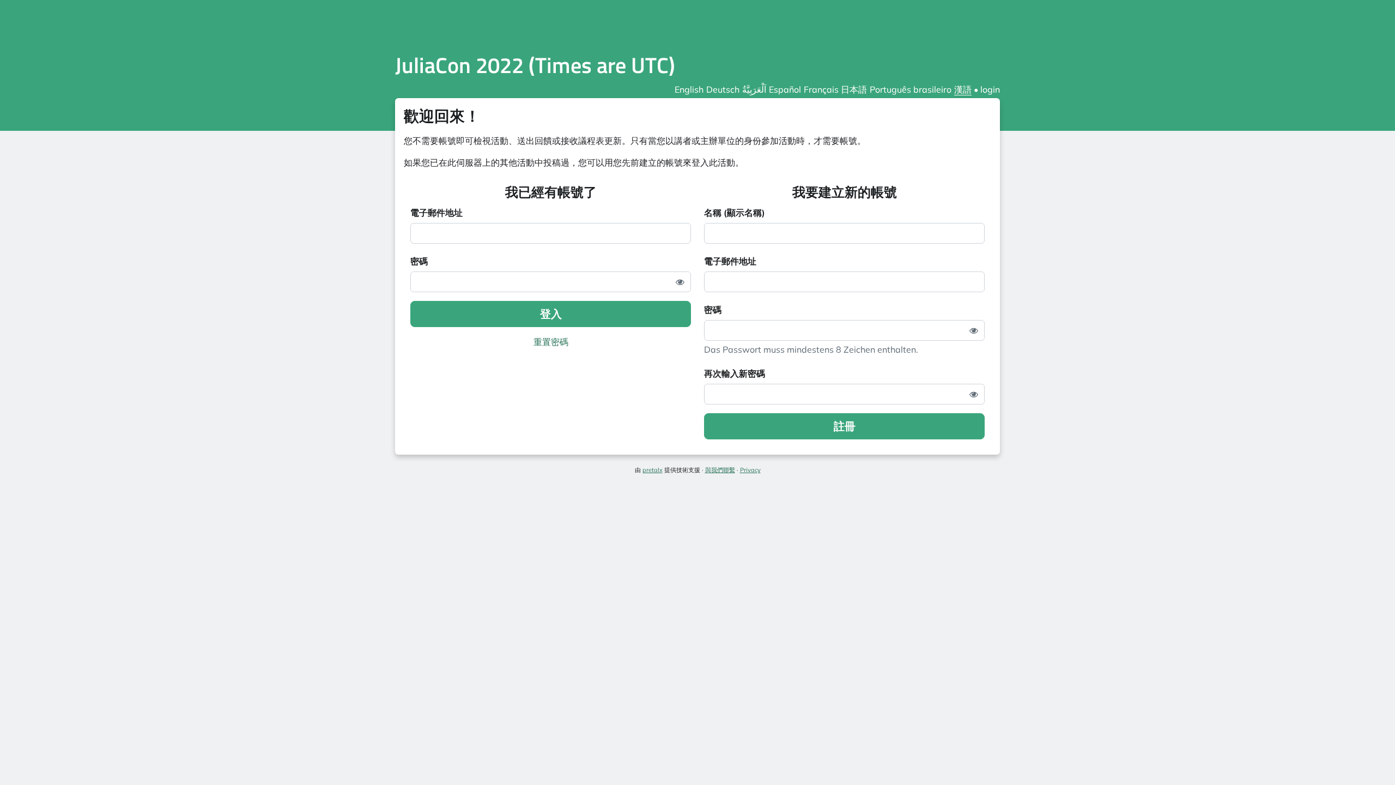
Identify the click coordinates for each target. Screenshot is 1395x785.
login (990, 89)
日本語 (854, 89)
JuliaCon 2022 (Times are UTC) (535, 65)
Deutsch (722, 89)
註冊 (845, 426)
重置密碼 (550, 341)
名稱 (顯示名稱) (734, 212)
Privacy (750, 470)
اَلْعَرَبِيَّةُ (754, 89)
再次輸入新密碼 (734, 373)
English (689, 89)
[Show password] (680, 281)
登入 (551, 313)
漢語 (963, 89)
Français (821, 89)
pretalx (652, 470)
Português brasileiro (910, 89)
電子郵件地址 (436, 212)
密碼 (419, 261)
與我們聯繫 (720, 470)
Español (785, 89)
